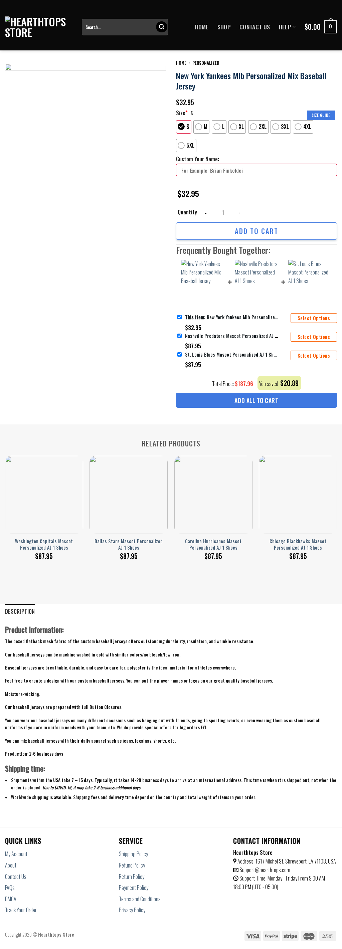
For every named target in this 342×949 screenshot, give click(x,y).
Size (182, 113)
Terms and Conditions (140, 899)
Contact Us (254, 26)
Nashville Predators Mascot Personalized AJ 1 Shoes (232, 335)
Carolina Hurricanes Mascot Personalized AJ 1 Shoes (213, 544)
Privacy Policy (132, 910)
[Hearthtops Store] (38, 27)
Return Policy (131, 877)
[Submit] (161, 27)
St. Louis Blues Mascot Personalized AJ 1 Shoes (232, 354)
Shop (224, 26)
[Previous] (5, 502)
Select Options (314, 318)
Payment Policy (133, 888)
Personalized (205, 62)
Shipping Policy (133, 854)
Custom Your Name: (197, 159)
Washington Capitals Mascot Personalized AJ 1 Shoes (44, 544)
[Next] (337, 502)
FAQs (10, 888)
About (10, 865)
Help (285, 26)
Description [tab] (20, 611)
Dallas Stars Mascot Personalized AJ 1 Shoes (129, 544)
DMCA (10, 899)
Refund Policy (132, 865)
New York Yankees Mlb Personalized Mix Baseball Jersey (232, 317)
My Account (16, 854)
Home (201, 26)
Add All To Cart (256, 400)
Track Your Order (21, 910)
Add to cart (256, 231)
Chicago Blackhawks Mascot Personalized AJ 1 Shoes (298, 544)
